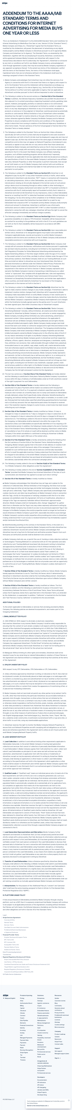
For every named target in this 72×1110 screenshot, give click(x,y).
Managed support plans (62, 1053)
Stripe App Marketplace (44, 1066)
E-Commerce (41, 1008)
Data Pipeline (24, 1020)
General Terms (8, 922)
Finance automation (43, 1013)
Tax (21, 1055)
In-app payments (42, 1018)
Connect (22, 1015)
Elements (23, 1023)
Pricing (22, 998)
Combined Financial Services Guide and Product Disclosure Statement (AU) (27, 964)
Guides (57, 998)
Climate (22, 1013)
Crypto (22, 1018)
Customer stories (60, 1001)
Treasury (23, 1060)
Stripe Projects (42, 1092)
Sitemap (57, 1022)
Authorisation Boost (26, 1003)
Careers (57, 1036)
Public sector (41, 1054)
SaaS (38, 1028)
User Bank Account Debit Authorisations (16, 927)
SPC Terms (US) (9, 940)
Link (21, 1035)
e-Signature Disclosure (11, 932)
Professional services (44, 1052)
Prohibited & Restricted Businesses (15, 930)
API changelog (41, 1087)
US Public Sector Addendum (12, 974)
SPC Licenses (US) (9, 942)
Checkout (23, 1010)
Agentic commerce (43, 1003)
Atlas (21, 1001)
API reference (41, 1082)
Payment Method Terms (11, 947)
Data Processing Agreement (12, 952)
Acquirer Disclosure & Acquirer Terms (15, 937)
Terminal (22, 1057)
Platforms (40, 1025)
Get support (58, 1051)
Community (58, 1005)
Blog (56, 1003)
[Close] (69, 1101)
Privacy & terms (59, 1013)
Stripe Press (58, 1041)
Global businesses (43, 1015)
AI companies (41, 1030)
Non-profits (41, 1049)
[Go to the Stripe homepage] (5, 995)
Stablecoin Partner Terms (12, 949)
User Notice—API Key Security (13, 962)
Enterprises (40, 998)
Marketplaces (41, 1020)
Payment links (24, 1040)
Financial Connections (26, 1025)
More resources (59, 1027)
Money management (43, 1023)
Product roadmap (60, 1034)
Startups (40, 1001)
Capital (22, 1008)
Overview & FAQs (9, 920)
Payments (23, 1042)
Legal (4, 915)
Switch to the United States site (37, 1105)
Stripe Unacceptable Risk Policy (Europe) (16, 959)
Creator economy (42, 1033)
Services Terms (9, 925)
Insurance (40, 1042)
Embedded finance (43, 1010)
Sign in (57, 1058)
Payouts (22, 1045)
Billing (22, 1005)
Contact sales (59, 1044)
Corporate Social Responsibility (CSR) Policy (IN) (18, 972)
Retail (39, 1057)
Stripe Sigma (24, 1052)
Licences (57, 1020)
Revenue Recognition (26, 1050)
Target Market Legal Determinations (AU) (16, 967)
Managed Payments (26, 1038)
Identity (22, 1028)
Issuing (22, 1033)
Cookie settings (59, 1025)
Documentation (42, 1080)
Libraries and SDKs (43, 1090)
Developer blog (42, 1095)
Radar (22, 1047)
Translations (7, 954)
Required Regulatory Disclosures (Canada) (17, 969)
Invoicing (22, 1030)
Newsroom (58, 1039)
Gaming (39, 1035)
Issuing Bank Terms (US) (11, 945)
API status (40, 1085)
